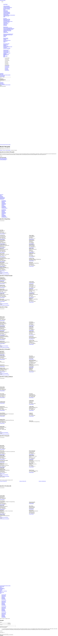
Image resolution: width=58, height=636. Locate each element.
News (1, 271)
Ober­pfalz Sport (4, 207)
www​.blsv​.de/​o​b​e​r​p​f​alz (3, 159)
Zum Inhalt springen (2, 0)
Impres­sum (6, 61)
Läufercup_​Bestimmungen (42, 481)
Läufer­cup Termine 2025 (3, 481)
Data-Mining (6, 63)
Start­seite (1, 150)
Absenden (1, 635)
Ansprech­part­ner (2, 220)
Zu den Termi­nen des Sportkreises (4, 305)
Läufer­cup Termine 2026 (22, 481)
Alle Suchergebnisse (2, 79)
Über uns (4, 150)
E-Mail (1, 624)
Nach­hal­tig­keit (4, 204)
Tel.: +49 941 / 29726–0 (3, 158)
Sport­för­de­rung (4, 206)
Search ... (1, 77)
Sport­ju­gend (3, 202)
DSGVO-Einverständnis (3, 627)
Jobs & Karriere (7, 60)
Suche (1, 80)
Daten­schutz (6, 62)
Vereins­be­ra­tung (4, 203)
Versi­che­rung (3, 205)
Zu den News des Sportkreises (4, 272)
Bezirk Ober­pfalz (8, 150)
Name (1, 622)
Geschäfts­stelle (4, 200)
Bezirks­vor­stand (4, 201)
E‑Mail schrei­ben (2, 239)
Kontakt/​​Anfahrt (7, 65)
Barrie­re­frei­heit (7, 70)
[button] (30, 1)
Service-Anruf (7, 66)
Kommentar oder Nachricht (4, 626)
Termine (1, 304)
